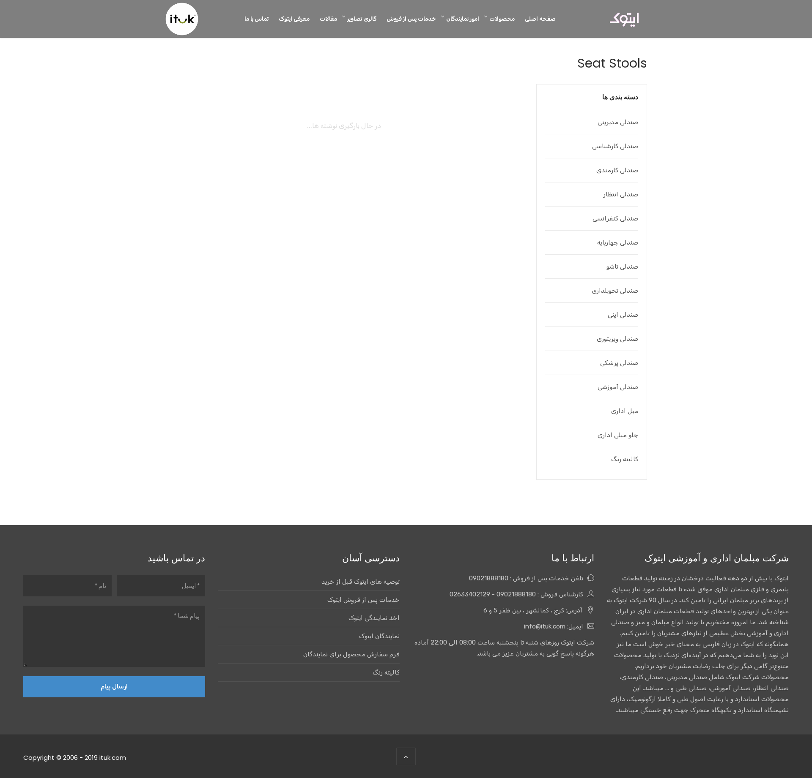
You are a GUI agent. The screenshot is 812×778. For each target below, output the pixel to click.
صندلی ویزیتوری (617, 339)
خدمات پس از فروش (411, 18)
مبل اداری (624, 411)
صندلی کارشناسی (615, 146)
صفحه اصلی (540, 18)
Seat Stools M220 (220, 220)
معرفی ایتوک (294, 18)
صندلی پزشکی (619, 363)
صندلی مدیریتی (618, 122)
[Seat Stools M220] (220, 152)
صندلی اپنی (623, 314)
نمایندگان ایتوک (379, 636)
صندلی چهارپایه (617, 242)
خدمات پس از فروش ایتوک (363, 600)
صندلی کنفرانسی (615, 218)
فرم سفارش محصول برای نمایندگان (351, 654)
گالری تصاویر (361, 18)
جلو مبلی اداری (618, 435)
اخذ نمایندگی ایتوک (374, 618)
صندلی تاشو (622, 266)
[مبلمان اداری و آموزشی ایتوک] (624, 20)
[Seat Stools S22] (344, 152)
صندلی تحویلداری (615, 290)
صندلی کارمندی (617, 170)
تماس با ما (256, 18)
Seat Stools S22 (344, 220)
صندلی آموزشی (618, 387)
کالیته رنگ (624, 459)
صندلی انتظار (621, 194)
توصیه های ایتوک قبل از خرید (360, 581)
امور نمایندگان (462, 18)
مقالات (328, 18)
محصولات (502, 18)
